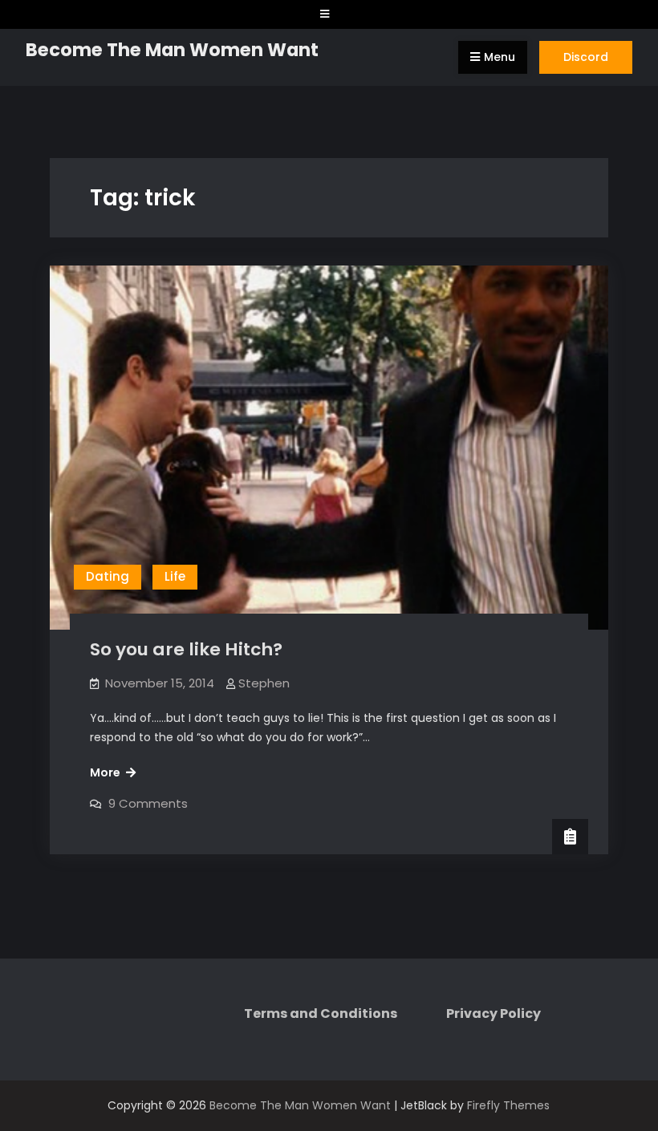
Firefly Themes (508, 1105)
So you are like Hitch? (186, 649)
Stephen (264, 683)
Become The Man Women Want (172, 50)
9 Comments (148, 803)
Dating (107, 576)
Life (174, 576)
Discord (585, 57)
